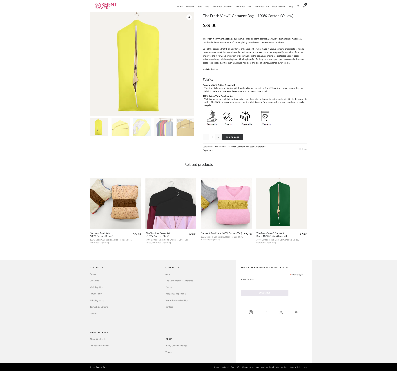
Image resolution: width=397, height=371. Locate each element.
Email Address (248, 280)
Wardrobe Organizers (250, 367)
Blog (305, 367)
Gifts (238, 367)
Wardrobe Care (282, 367)
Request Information (99, 345)
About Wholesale (98, 339)
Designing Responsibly (175, 293)
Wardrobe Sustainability (176, 300)
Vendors (94, 313)
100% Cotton (220, 146)
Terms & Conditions (99, 306)
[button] (189, 17)
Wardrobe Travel (267, 367)
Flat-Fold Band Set (122, 239)
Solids (252, 146)
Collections (108, 239)
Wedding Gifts (96, 287)
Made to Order (295, 367)
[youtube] (296, 312)
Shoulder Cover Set (179, 239)
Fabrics (168, 287)
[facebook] (266, 312)
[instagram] (251, 312)
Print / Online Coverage (176, 345)
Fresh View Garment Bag (238, 146)
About (168, 274)
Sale (232, 367)
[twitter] (281, 312)
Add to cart (232, 137)
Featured (225, 367)
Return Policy (96, 293)
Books (93, 274)
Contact (169, 306)
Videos (168, 352)
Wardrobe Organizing (99, 242)
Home (216, 367)
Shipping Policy (97, 300)
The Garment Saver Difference (179, 280)
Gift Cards (94, 280)
